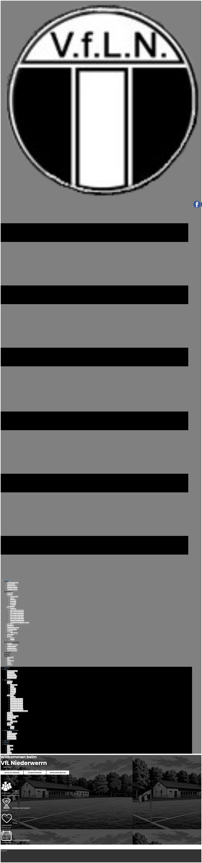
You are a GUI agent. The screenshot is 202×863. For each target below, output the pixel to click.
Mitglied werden (11, 773)
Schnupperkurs (35, 773)
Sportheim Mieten (58, 773)
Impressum (4, 850)
